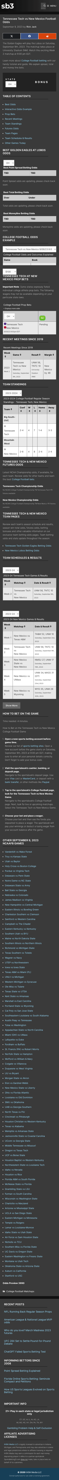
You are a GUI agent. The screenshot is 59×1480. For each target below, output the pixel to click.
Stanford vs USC (13, 1275)
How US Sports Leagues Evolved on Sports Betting (29, 1391)
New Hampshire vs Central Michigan (24, 904)
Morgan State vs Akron (17, 1078)
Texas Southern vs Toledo (18, 952)
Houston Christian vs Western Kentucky (25, 1121)
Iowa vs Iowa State (15, 967)
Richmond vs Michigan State (19, 948)
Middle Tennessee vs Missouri (20, 1145)
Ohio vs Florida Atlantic (17, 1092)
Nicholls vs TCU (13, 1242)
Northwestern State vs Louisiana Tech (24, 1165)
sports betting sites (33, 746)
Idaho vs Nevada (13, 1169)
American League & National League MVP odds (28, 1321)
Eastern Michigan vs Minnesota (21, 1218)
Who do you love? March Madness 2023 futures (27, 1331)
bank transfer (12, 782)
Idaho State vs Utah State (18, 1232)
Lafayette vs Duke (14, 1039)
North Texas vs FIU (15, 1112)
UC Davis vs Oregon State (18, 1251)
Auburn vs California (15, 1271)
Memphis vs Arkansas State (19, 1131)
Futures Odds (12, 128)
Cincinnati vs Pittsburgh (17, 1116)
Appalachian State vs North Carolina (24, 1030)
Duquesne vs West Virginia (19, 1068)
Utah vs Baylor (12, 861)
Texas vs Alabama (14, 1126)
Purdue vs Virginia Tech (17, 871)
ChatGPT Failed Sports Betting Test (25, 1351)
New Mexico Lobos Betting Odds (22, 550)
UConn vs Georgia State (17, 1140)
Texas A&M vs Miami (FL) (18, 972)
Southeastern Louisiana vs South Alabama (27, 1015)
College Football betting (34, 60)
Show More (11, 705)
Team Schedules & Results (18, 138)
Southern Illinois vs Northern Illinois (23, 943)
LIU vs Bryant (12, 1073)
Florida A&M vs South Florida (20, 1179)
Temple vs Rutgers (14, 1222)
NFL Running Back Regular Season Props (28, 1311)
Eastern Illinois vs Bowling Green (22, 909)
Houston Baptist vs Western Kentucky (24, 1160)
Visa (12, 778)
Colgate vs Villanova (15, 1063)
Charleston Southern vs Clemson (22, 914)
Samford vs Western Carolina (20, 919)
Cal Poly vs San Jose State (19, 1010)
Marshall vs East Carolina (18, 1001)
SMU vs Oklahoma (14, 1102)
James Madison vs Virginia (19, 899)
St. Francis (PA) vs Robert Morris (22, 1049)
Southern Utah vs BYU (16, 933)
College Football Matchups (20, 1291)
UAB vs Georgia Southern (18, 1107)
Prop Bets (10, 114)
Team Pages (11, 133)
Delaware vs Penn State (17, 875)
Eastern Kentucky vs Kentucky (20, 928)
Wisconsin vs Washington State (21, 1198)
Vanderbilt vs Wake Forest (18, 851)
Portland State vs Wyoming (19, 1006)
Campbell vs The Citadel (17, 924)
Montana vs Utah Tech (16, 1261)
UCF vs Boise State (15, 1155)
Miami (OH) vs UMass (16, 1034)
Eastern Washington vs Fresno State (23, 1256)
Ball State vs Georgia (16, 890)
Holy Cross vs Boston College (20, 866)
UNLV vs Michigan (14, 977)
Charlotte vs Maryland (16, 1203)
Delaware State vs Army (17, 885)
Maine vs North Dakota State (20, 938)
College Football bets (23, 479)
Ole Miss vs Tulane (14, 986)
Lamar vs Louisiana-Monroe (19, 1227)
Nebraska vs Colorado (16, 895)
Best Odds (10, 104)
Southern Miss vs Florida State (21, 1246)
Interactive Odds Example (18, 109)
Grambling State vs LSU (17, 1189)
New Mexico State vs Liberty (20, 1087)
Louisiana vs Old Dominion (19, 1097)
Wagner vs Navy (13, 957)
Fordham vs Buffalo (15, 1044)
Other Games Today (15, 143)
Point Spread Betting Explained (22, 1370)
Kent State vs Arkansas (17, 996)
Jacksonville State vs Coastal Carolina (25, 1136)
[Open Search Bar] (43, 6)
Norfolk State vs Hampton (18, 1054)
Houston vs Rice (13, 1174)
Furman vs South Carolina (18, 1193)
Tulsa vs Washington (15, 1025)
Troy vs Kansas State (16, 856)
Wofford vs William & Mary (19, 1059)
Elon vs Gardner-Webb (16, 1083)
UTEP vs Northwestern (17, 962)
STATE (10, 79)
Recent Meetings (13, 118)
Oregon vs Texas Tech (16, 1150)
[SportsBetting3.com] (7, 6)
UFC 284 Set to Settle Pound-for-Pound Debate (27, 1342)
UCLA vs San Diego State (18, 1213)
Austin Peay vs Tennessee (18, 1020)
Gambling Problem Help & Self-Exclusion (29, 1428)
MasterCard (29, 778)
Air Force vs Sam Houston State (21, 1237)
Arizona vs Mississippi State (19, 1208)
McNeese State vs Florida (18, 1184)
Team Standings (13, 123)
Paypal (45, 782)
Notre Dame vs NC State (18, 880)
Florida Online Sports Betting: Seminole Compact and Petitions (27, 1380)
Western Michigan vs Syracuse (20, 981)
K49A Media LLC (11, 1444)
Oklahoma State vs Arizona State (22, 1266)
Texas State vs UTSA (16, 991)
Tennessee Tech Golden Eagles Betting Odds (28, 545)
